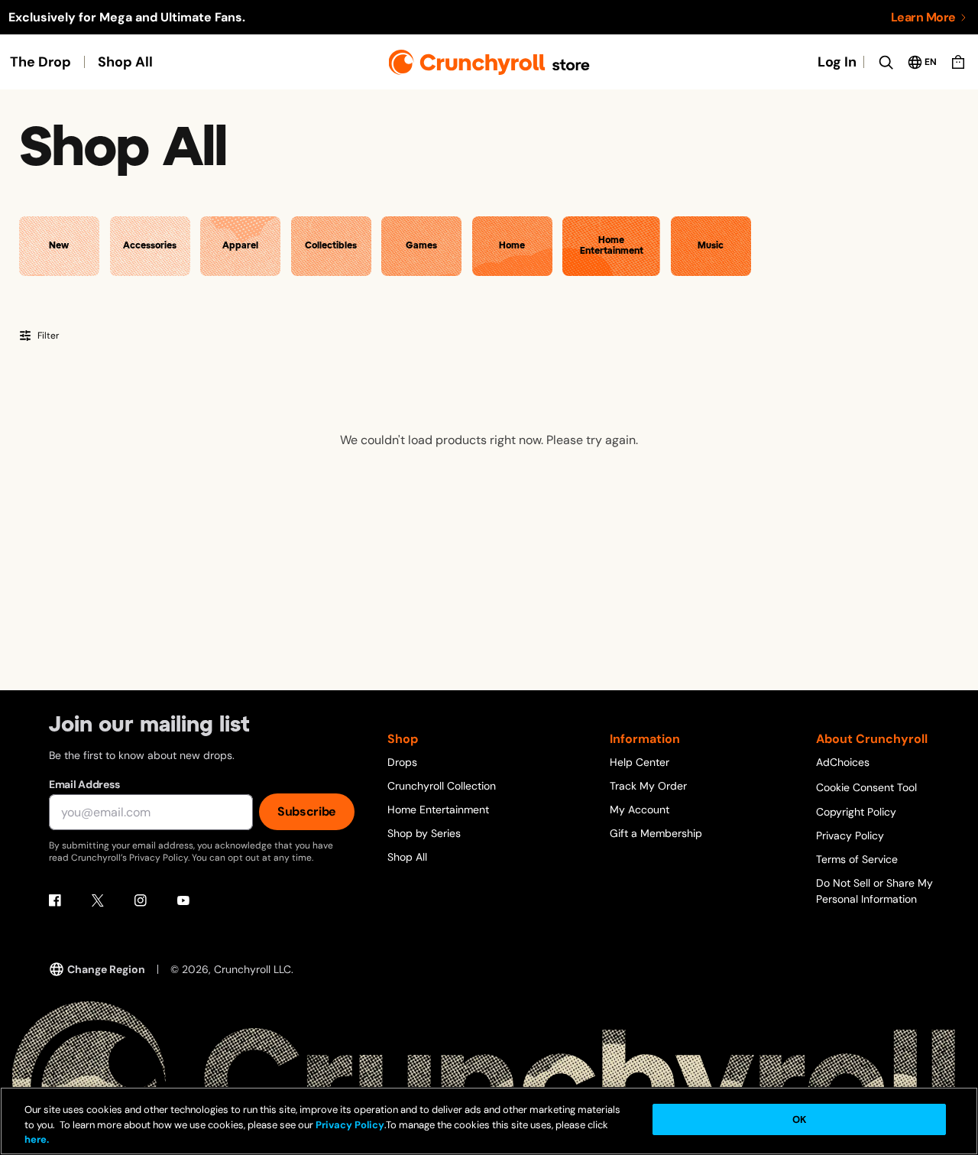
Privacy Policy (850, 835)
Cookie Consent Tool (866, 787)
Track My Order (648, 786)
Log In (837, 62)
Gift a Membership (656, 833)
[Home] (489, 62)
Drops (402, 762)
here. (36, 1139)
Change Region (106, 969)
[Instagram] (140, 900)
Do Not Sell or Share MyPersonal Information (874, 891)
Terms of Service (857, 859)
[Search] (885, 62)
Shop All (125, 62)
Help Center (639, 762)
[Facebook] (55, 900)
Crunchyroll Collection (441, 786)
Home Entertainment (438, 809)
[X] (97, 900)
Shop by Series (424, 833)
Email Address (84, 784)
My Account (639, 809)
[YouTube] (183, 900)
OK (799, 1119)
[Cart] (958, 62)
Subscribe (306, 811)
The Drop (40, 62)
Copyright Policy (856, 812)
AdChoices (843, 762)
